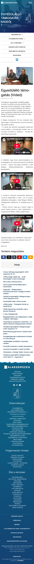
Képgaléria (17, 375)
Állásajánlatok (17, 492)
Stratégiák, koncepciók (17, 432)
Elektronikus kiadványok (17, 505)
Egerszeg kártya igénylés (17, 47)
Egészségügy (17, 494)
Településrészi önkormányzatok (17, 424)
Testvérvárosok (17, 445)
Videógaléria (17, 483)
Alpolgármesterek (17, 410)
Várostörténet (17, 373)
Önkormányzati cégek (17, 435)
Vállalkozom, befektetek (17, 381)
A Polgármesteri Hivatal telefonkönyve (17, 528)
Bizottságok (17, 422)
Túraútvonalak (17, 507)
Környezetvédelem (17, 441)
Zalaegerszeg (9, 2)
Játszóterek (17, 498)
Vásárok (17, 503)
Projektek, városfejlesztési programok (17, 434)
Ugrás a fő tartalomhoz (28, 0)
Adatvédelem (17, 537)
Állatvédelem (17, 443)
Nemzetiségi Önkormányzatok (17, 426)
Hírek (16, 24)
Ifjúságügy (17, 496)
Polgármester (17, 408)
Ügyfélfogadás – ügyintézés (17, 463)
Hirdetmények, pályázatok (17, 51)
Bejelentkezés (17, 556)
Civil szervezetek (17, 488)
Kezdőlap (6, 24)
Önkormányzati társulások (17, 437)
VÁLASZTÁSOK (17, 55)
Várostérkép (17, 439)
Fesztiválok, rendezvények (17, 479)
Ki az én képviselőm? (18, 416)
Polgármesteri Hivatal (16, 38)
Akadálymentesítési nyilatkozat (17, 541)
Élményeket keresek (17, 379)
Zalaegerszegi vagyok (17, 377)
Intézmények (17, 486)
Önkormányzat (16, 34)
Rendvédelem (17, 502)
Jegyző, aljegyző (17, 455)
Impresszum (17, 520)
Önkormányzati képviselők (16, 412)
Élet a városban (16, 43)
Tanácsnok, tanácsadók (17, 418)
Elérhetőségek (17, 459)
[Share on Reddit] (19, 257)
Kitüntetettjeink (17, 428)
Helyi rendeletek (17, 430)
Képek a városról (17, 485)
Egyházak (17, 490)
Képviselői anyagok (17, 532)
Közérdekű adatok (17, 465)
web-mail (17, 524)
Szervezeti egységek (17, 457)
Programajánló (17, 477)
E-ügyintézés (17, 461)
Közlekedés (17, 500)
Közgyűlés (17, 420)
